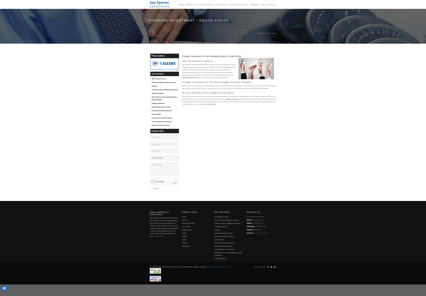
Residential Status (238, 4)
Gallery (184, 233)
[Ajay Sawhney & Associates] (159, 4)
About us (191, 4)
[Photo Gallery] (164, 65)
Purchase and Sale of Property (162, 118)
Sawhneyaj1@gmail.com (261, 233)
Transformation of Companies (162, 122)
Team (184, 240)
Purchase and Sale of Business (162, 111)
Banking (255, 4)
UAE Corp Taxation (158, 93)
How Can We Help (188, 223)
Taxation (154, 86)
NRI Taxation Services (159, 79)
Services (251, 33)
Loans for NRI (156, 114)
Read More (159, 236)
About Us (185, 220)
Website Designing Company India (219, 267)
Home (181, 4)
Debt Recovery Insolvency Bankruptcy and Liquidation (164, 98)
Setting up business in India (161, 107)
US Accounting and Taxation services (164, 82)
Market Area (186, 246)
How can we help (206, 4)
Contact (272, 4)
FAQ (263, 4)
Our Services (186, 227)
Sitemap (185, 243)
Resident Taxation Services (160, 125)
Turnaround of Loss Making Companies (165, 90)
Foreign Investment (158, 103)
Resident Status (187, 230)
